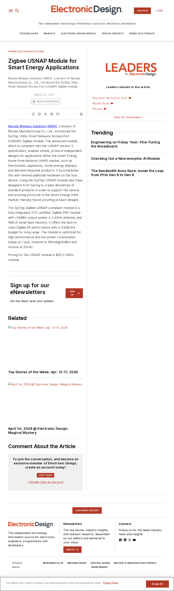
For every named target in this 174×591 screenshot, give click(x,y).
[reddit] (51, 114)
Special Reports (113, 33)
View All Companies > (128, 117)
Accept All (157, 584)
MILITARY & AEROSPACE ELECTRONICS (135, 563)
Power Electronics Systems (26, 51)
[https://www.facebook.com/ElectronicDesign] (120, 540)
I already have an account (45, 482)
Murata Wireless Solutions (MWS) (32, 126)
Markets (49, 33)
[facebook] (33, 114)
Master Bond (100, 103)
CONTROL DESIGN (100, 563)
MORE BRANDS (100, 567)
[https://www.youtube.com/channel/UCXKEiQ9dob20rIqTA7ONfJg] (134, 540)
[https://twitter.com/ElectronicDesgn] (129, 540)
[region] (87, 584)
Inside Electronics (142, 33)
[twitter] (45, 114)
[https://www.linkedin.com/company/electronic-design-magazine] (125, 540)
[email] (57, 114)
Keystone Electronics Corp (109, 98)
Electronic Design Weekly (78, 33)
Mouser (97, 109)
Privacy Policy (110, 583)
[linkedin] (39, 114)
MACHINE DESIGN (76, 563)
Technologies (28, 33)
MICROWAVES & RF (53, 563)
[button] (10, 10)
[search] (17, 10)
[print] (81, 114)
